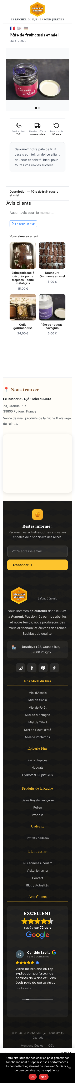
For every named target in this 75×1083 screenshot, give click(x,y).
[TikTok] (54, 667)
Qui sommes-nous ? (37, 863)
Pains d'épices (38, 760)
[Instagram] (20, 667)
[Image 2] (39, 108)
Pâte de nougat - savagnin (52, 326)
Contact (37, 878)
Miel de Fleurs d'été (37, 730)
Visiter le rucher (37, 870)
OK (33, 1076)
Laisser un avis (25, 224)
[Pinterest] (43, 667)
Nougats (37, 767)
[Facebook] (31, 667)
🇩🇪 (26, 28)
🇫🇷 (12, 28)
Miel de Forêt (37, 707)
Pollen (37, 807)
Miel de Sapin (37, 700)
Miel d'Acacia (38, 692)
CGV (51, 1045)
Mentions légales (32, 1045)
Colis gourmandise (22, 326)
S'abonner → (22, 565)
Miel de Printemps (37, 737)
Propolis (37, 815)
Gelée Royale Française (37, 800)
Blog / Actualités (37, 885)
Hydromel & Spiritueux (37, 775)
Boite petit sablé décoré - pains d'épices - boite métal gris (22, 278)
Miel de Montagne (37, 715)
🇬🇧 (19, 28)
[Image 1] (36, 108)
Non (43, 1076)
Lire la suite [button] (23, 988)
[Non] (70, 1068)
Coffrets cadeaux (37, 838)
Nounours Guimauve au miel (52, 274)
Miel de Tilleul (37, 722)
